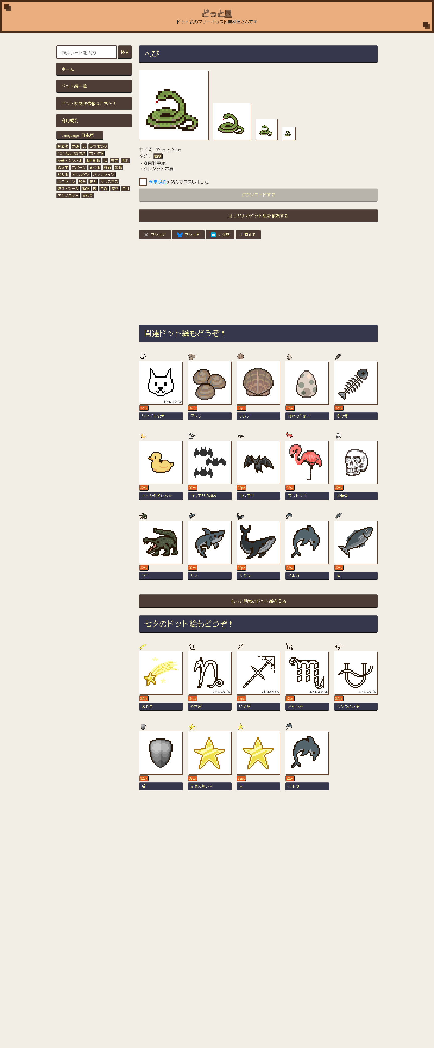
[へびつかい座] (356, 683)
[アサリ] (210, 393)
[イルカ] (307, 552)
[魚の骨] (356, 393)
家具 (114, 188)
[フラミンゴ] (307, 473)
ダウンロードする (258, 194)
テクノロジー (68, 195)
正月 (93, 181)
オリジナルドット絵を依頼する (258, 215)
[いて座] (258, 683)
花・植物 (96, 153)
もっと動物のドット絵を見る (258, 601)
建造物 (63, 146)
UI (84, 146)
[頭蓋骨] (356, 473)
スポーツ (79, 167)
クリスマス (109, 181)
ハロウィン (66, 181)
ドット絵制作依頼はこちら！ (89, 103)
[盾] (161, 763)
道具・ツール (68, 188)
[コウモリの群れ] (210, 473)
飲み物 (63, 174)
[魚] (356, 552)
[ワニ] (161, 552)
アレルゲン (80, 174)
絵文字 (63, 167)
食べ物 (95, 167)
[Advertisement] (258, 282)
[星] (258, 763)
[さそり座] (307, 683)
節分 (82, 181)
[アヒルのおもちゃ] (161, 473)
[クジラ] (258, 552)
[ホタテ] (258, 393)
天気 (114, 160)
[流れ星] (161, 683)
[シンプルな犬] (161, 393)
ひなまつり (98, 146)
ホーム (67, 69)
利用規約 (69, 120)
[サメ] (210, 552)
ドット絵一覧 (74, 86)
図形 (125, 160)
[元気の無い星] (210, 763)
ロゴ (125, 188)
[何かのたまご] (307, 393)
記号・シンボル (70, 160)
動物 (85, 188)
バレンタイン (103, 174)
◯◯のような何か (72, 153)
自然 (103, 188)
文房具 (87, 195)
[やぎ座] (210, 683)
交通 (75, 146)
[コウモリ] (258, 473)
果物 (118, 167)
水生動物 (93, 160)
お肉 (107, 167)
